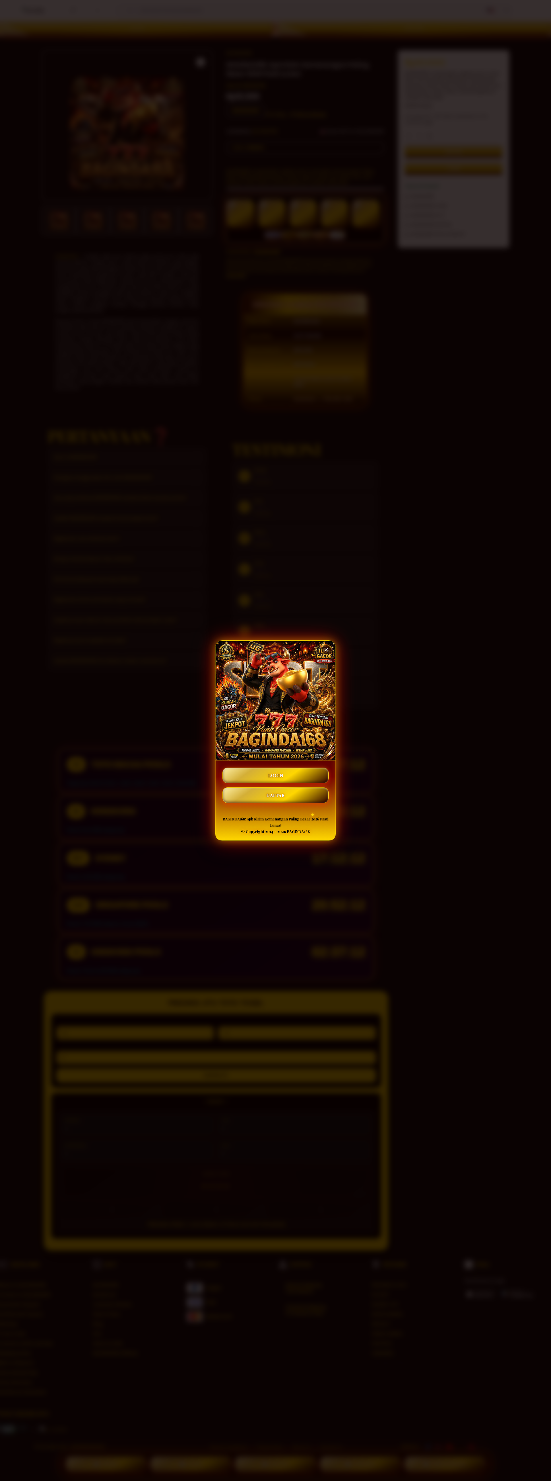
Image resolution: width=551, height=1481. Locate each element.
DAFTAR (275, 795)
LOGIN (275, 775)
